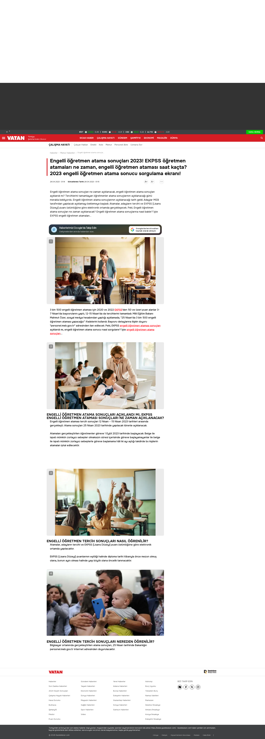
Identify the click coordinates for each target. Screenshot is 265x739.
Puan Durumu (54, 719)
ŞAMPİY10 (135, 138)
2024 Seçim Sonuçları (58, 691)
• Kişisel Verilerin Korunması (180, 735)
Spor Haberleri (87, 709)
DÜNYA (174, 138)
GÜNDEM (122, 138)
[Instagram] (198, 687)
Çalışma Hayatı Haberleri (59, 695)
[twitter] (192, 687)
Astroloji (148, 681)
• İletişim (164, 735)
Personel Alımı (121, 144)
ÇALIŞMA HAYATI (106, 138)
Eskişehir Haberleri (121, 695)
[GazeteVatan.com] (56, 672)
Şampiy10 (53, 709)
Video (83, 714)
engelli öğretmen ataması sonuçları (140, 325)
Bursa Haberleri (120, 691)
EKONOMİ (149, 138)
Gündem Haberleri (89, 681)
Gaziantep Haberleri (122, 700)
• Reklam (196, 735)
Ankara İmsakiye (152, 709)
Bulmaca (52, 705)
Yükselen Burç (151, 691)
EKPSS (148, 203)
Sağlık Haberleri (88, 705)
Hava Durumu (54, 700)
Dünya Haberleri (88, 695)
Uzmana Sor (136, 144)
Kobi (101, 144)
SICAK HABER (87, 138)
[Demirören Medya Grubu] (210, 672)
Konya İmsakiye (152, 714)
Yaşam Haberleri (88, 686)
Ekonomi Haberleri (89, 691)
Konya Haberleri (120, 705)
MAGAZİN (162, 138)
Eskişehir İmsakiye (153, 719)
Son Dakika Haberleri (58, 686)
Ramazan (149, 700)
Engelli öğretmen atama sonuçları (69, 191)
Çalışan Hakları (81, 144)
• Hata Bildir (206, 735)
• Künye (155, 735)
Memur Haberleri (67, 153)
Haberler (54, 153)
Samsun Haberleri (121, 709)
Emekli (93, 144)
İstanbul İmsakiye (152, 705)
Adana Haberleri (120, 686)
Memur (109, 144)
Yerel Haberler (119, 681)
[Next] (179, 687)
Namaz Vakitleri (152, 695)
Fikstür (52, 714)
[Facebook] (186, 687)
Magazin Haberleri (89, 700)
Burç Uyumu (150, 686)
